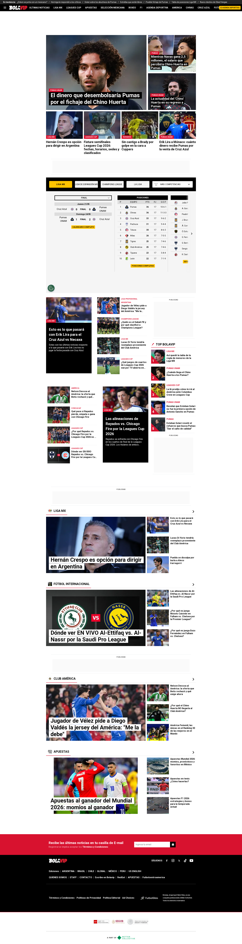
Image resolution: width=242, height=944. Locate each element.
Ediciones (54, 871)
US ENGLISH (135, 871)
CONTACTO (86, 877)
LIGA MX (57, 7)
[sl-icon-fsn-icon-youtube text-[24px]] (191, 860)
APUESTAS (91, 7)
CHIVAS (190, 7)
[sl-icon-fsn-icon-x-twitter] (179, 860)
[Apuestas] (193, 752)
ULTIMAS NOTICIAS (39, 7)
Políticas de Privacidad (89, 898)
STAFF (73, 877)
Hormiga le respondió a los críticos (66, 2)
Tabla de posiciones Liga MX (184, 2)
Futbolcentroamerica (153, 877)
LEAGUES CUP (73, 7)
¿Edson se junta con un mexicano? (32, 2)
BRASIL (81, 871)
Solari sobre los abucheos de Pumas (101, 2)
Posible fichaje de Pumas (157, 2)
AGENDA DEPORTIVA (157, 7)
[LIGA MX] (193, 511)
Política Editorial (111, 898)
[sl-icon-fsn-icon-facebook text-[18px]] (166, 860)
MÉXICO (113, 871)
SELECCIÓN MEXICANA (113, 7)
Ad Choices (128, 898)
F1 (141, 7)
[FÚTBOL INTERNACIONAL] (193, 584)
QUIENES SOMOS (58, 877)
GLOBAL (101, 871)
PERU (123, 871)
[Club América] (193, 679)
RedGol (121, 877)
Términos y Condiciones (95, 847)
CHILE (91, 871)
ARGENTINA (68, 871)
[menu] (5, 7)
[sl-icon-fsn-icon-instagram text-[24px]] (173, 860)
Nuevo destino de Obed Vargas (213, 2)
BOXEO (132, 7)
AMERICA (177, 7)
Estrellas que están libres (131, 2)
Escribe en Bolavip (104, 877)
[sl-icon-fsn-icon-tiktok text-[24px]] (185, 860)
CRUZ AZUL (204, 7)
